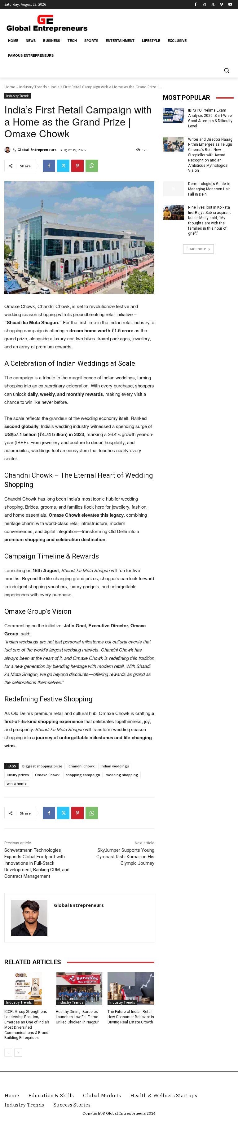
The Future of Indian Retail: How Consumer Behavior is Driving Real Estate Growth (131, 1016)
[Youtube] (230, 4)
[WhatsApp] (92, 166)
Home (9, 87)
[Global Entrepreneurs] (8, 150)
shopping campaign (83, 774)
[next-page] (18, 1053)
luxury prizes (18, 774)
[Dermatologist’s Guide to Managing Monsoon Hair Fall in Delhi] (173, 188)
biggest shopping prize (42, 766)
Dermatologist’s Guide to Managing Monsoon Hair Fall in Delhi (209, 189)
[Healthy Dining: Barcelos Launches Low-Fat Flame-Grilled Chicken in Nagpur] (79, 988)
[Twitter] (213, 4)
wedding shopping (122, 774)
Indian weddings (115, 766)
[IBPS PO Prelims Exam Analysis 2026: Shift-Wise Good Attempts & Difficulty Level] (173, 115)
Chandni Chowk (81, 766)
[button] (226, 70)
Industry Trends (33, 87)
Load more (196, 248)
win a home (17, 783)
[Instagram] (204, 4)
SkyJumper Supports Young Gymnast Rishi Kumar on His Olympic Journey (125, 856)
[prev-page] (8, 1053)
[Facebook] (195, 4)
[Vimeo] (221, 4)
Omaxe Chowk (47, 774)
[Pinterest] (77, 166)
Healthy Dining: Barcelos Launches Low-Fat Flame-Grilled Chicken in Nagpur (77, 1016)
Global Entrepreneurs (36, 149)
